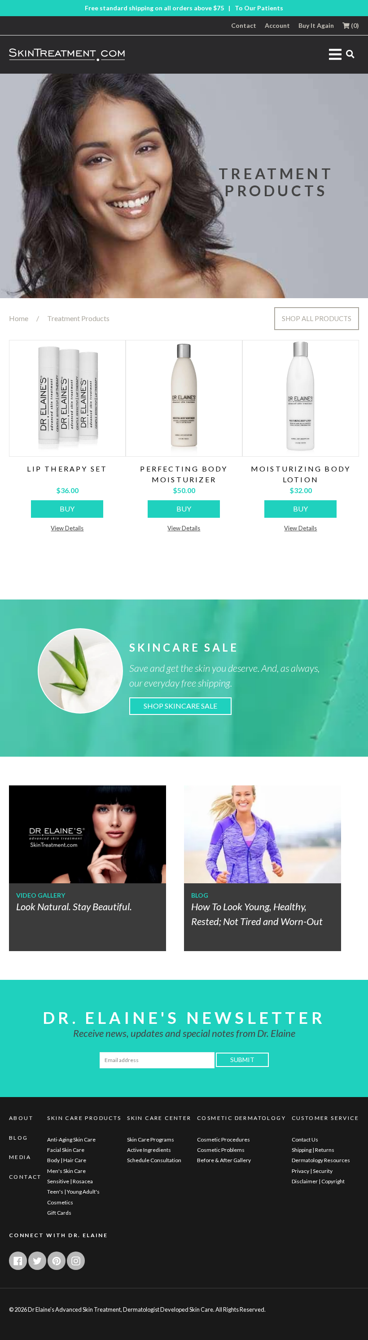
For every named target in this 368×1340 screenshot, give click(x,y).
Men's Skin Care (66, 1171)
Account (277, 25)
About (21, 1118)
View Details (67, 528)
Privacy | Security (312, 1171)
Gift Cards (59, 1212)
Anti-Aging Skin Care (71, 1139)
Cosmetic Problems (221, 1149)
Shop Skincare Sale (180, 705)
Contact (243, 25)
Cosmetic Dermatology (241, 1118)
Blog (18, 1138)
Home (18, 318)
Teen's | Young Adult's (73, 1191)
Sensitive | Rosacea (70, 1181)
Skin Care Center (159, 1118)
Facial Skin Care (65, 1149)
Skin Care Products (84, 1118)
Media (20, 1157)
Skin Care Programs (150, 1139)
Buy (67, 508)
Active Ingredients (149, 1149)
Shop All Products (316, 318)
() (354, 25)
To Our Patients (259, 8)
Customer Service (325, 1118)
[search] (350, 53)
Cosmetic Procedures (223, 1139)
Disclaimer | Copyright (318, 1181)
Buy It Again (316, 25)
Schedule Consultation (154, 1160)
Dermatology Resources (321, 1160)
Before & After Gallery (224, 1160)
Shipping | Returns (313, 1149)
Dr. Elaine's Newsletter (184, 1017)
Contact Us (305, 1139)
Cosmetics (60, 1202)
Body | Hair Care (66, 1160)
